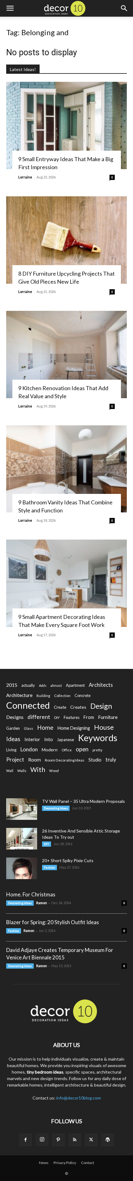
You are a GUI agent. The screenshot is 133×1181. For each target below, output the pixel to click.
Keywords (97, 738)
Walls (21, 771)
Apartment (75, 685)
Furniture (108, 717)
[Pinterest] (58, 1140)
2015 (11, 685)
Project (15, 759)
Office (67, 750)
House (104, 727)
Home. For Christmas (30, 894)
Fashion (49, 867)
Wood (54, 771)
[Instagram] (42, 1139)
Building (43, 696)
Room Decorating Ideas (64, 760)
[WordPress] (107, 1140)
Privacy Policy (65, 1162)
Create (60, 707)
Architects (101, 685)
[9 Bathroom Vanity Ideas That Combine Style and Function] (66, 469)
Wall (9, 771)
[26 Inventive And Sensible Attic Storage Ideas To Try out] (21, 838)
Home (45, 727)
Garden (13, 728)
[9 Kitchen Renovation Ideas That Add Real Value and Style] (66, 354)
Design (101, 706)
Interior (32, 739)
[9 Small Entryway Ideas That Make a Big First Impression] (66, 125)
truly (110, 759)
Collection (62, 696)
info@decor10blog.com (78, 1097)
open (82, 749)
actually (28, 685)
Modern (50, 749)
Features (71, 717)
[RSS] (75, 1140)
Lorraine (25, 177)
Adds (42, 685)
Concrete (83, 695)
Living (11, 749)
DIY (57, 717)
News (44, 1162)
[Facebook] (25, 1140)
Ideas (13, 739)
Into (48, 739)
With (37, 769)
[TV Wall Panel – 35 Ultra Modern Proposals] (21, 809)
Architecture (19, 695)
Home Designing (74, 728)
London (29, 749)
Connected (28, 705)
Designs (15, 717)
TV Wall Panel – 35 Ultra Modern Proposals (83, 801)
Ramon (41, 903)
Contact (87, 1162)
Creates (78, 707)
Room (34, 759)
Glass (28, 728)
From (89, 717)
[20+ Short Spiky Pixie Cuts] (21, 868)
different (39, 717)
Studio (94, 759)
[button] (10, 8)
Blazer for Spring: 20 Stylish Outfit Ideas (52, 922)
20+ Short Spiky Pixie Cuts (67, 860)
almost (56, 685)
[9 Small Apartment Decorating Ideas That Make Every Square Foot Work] (66, 583)
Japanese (65, 739)
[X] (91, 1140)
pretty (97, 750)
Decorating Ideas (56, 808)
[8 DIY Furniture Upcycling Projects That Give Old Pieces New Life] (66, 240)
